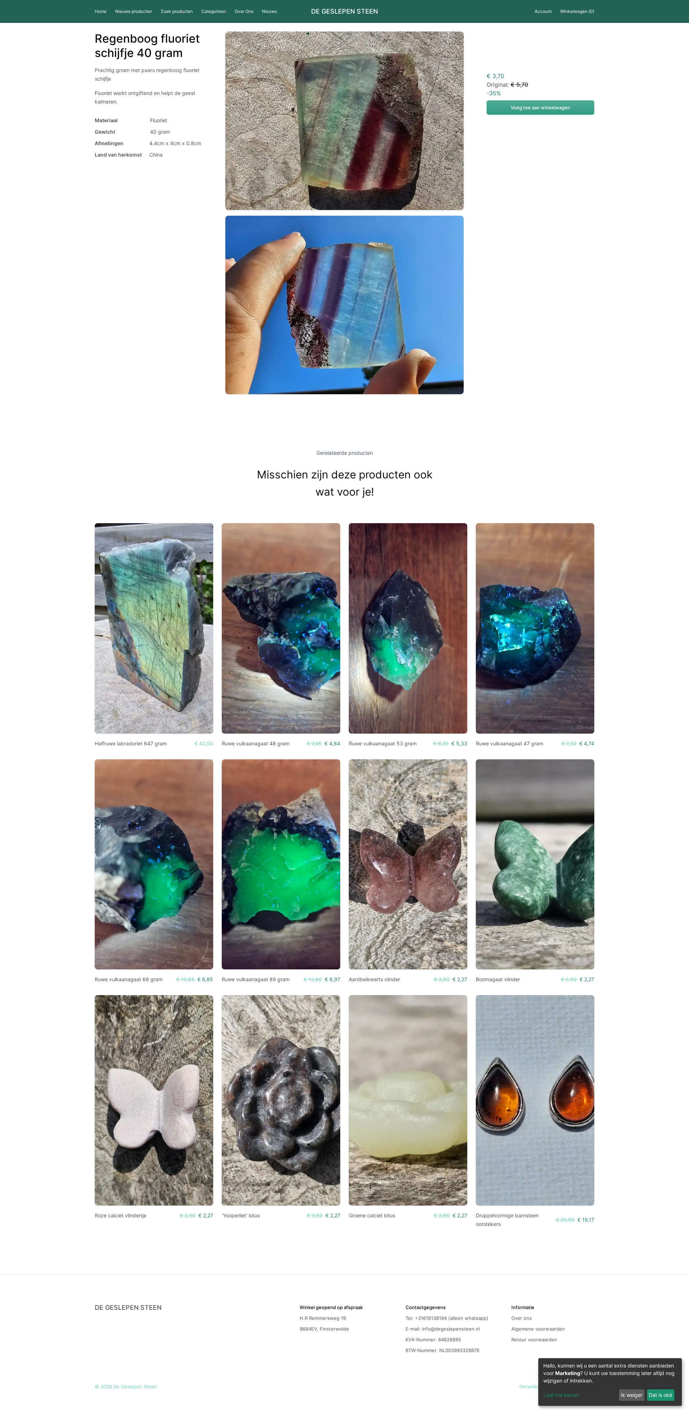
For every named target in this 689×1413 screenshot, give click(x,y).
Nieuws (269, 11)
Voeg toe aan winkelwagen (540, 107)
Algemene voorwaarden (538, 1329)
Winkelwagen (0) (577, 11)
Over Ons (244, 11)
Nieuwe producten (133, 11)
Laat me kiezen (561, 1395)
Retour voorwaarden (534, 1339)
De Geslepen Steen (344, 11)
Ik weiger (631, 1395)
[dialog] (610, 1382)
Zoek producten (177, 11)
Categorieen (213, 11)
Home (101, 11)
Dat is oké (660, 1395)
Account (543, 11)
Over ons (521, 1318)
